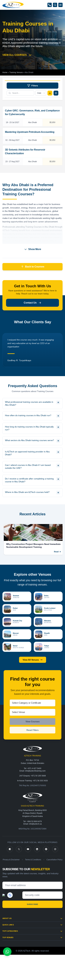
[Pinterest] (46, 849)
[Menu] (60, 5)
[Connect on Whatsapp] (7, 951)
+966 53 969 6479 (34, 821)
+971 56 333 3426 (40, 781)
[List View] (56, 93)
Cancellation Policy (54, 860)
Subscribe (32, 904)
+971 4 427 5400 (34, 768)
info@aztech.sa (35, 824)
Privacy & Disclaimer (11, 860)
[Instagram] (55, 849)
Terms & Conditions (33, 860)
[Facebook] (10, 849)
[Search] (55, 5)
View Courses (33, 721)
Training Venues (16, 72)
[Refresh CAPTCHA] (10, 895)
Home (4, 72)
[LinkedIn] (37, 849)
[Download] (49, 93)
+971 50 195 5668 (38, 776)
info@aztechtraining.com (35, 771)
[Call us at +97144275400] (49, 5)
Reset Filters (32, 730)
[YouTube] (28, 849)
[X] (19, 849)
